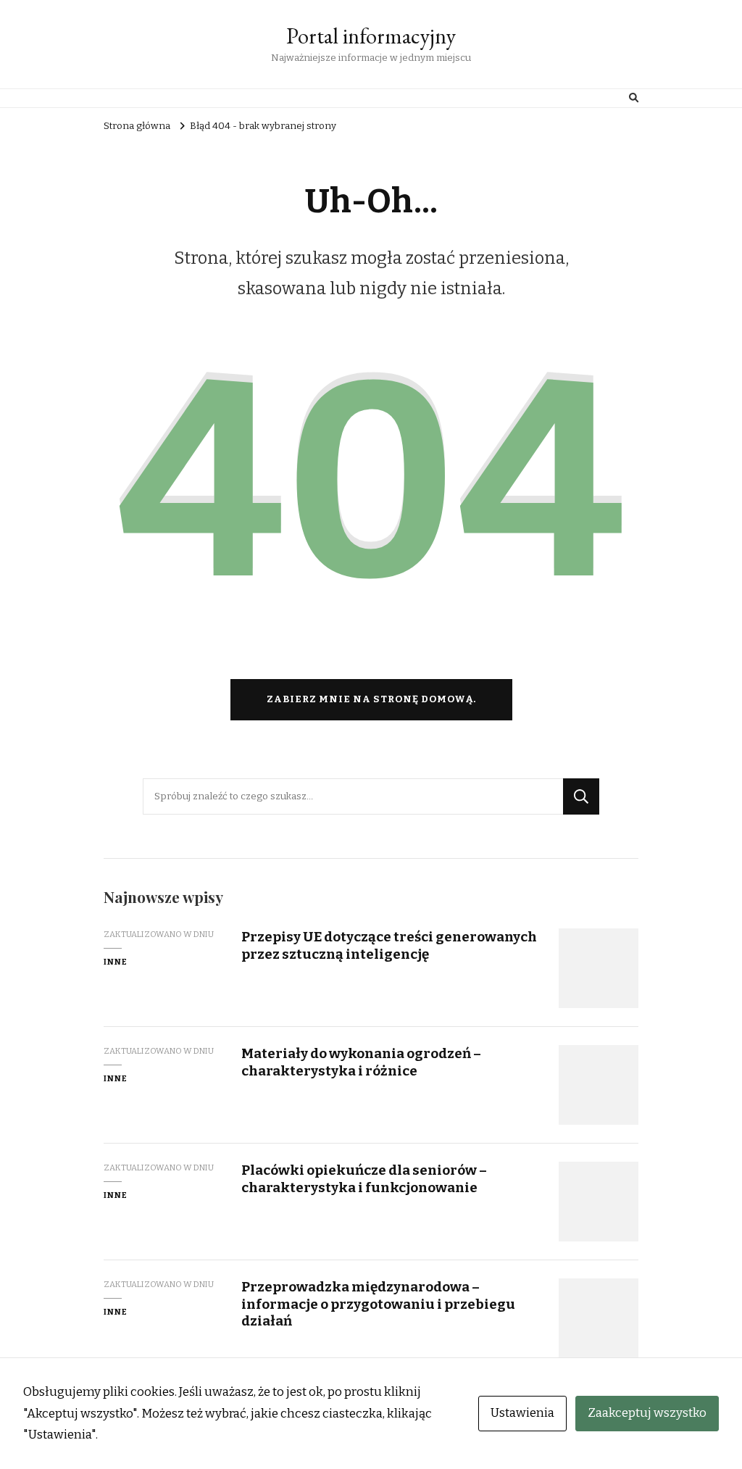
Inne (116, 962)
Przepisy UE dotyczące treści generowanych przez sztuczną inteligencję (389, 945)
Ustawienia (522, 1412)
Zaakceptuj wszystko (647, 1412)
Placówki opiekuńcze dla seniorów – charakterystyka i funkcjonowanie (364, 1178)
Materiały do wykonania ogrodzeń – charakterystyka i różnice (361, 1061)
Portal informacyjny (371, 36)
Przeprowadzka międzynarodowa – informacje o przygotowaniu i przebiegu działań (378, 1303)
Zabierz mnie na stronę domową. (371, 699)
